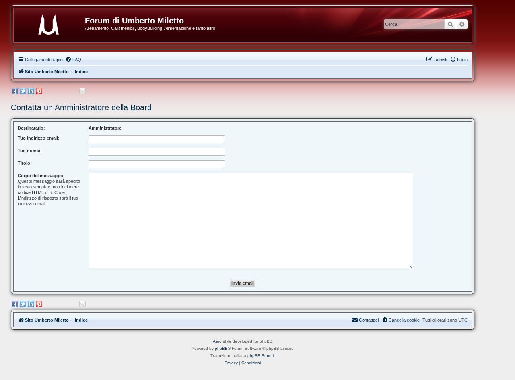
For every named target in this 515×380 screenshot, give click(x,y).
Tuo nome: (29, 150)
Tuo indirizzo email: (39, 138)
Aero (217, 341)
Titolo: (25, 163)
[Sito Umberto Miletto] (52, 23)
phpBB (221, 348)
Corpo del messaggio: (41, 175)
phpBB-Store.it (261, 355)
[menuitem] (73, 59)
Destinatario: (31, 128)
